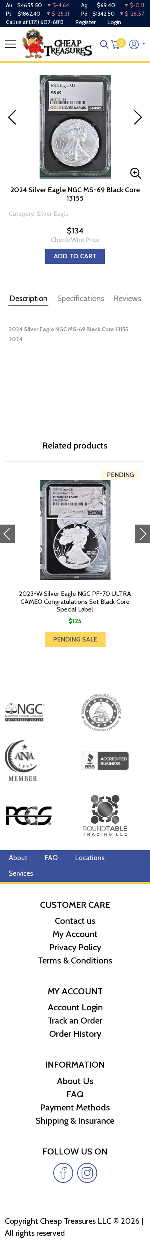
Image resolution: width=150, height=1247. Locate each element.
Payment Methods (75, 1107)
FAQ (51, 858)
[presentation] (7, 534)
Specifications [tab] (80, 298)
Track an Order (75, 1020)
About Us (75, 1081)
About (18, 858)
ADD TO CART (75, 256)
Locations (90, 858)
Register (86, 22)
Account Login (75, 1007)
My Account (75, 934)
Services (21, 873)
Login (114, 22)
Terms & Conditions (75, 960)
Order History (75, 1033)
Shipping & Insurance (75, 1120)
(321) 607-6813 (46, 22)
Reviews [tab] (127, 298)
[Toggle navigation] (10, 44)
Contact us (75, 920)
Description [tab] (28, 298)
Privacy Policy (75, 947)
